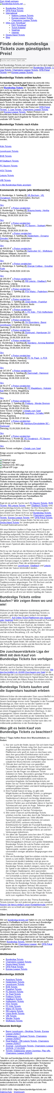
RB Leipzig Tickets (16, 505)
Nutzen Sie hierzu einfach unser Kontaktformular (23, 904)
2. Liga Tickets (14, 109)
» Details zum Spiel (32, 411)
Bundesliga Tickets (14, 8)
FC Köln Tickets (13, 1006)
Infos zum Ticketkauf (15, 23)
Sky (2, 205)
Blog (8, 37)
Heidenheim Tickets (15, 982)
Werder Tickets (13, 1018)
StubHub (16, 30)
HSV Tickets (6, 170)
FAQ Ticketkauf (19, 25)
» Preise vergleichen (20, 208)
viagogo (15, 32)
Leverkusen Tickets (9, 151)
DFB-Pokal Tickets (14, 10)
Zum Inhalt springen (9, 1)
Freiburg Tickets (13, 996)
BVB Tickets (6, 156)
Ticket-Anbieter (19, 27)
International (11, 13)
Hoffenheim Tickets (15, 1001)
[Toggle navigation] (24, 4)
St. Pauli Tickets (13, 994)
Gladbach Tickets (39, 505)
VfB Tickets (5, 180)
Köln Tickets (6, 146)
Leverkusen (23, 565)
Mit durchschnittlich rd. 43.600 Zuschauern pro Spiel (26, 670)
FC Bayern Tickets (9, 166)
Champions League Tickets (24, 20)
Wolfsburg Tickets (14, 1021)
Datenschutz (6, 1092)
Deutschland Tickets (15, 35)
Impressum (19, 1092)
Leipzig (47, 565)
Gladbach (34, 565)
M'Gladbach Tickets (9, 161)
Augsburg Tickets (14, 979)
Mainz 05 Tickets (14, 1008)
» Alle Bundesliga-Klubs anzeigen (15, 185)
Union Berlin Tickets (15, 1013)
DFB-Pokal (47, 944)
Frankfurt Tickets (14, 989)
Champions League (27, 944)
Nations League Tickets (23, 15)
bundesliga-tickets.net (18, 920)
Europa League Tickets (22, 18)
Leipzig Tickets (7, 175)
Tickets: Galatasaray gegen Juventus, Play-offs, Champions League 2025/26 (28, 1051)
